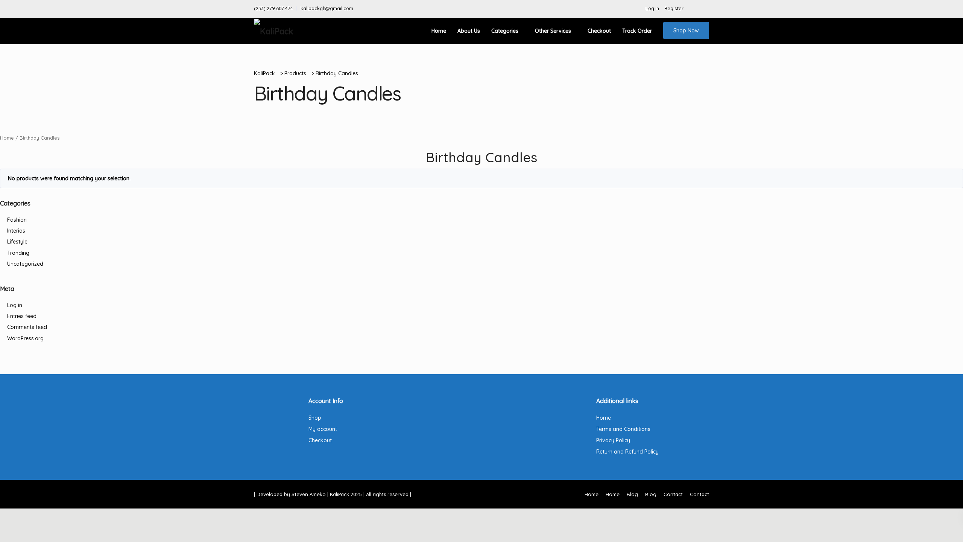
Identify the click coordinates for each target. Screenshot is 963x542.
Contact (673, 494)
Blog (632, 494)
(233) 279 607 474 (273, 8)
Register (674, 8)
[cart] (705, 8)
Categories (504, 30)
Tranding (18, 253)
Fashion (17, 219)
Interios (16, 230)
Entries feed (21, 316)
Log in (652, 8)
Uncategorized (25, 263)
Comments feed (27, 327)
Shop (314, 417)
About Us (468, 30)
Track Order (637, 30)
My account (322, 429)
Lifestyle (17, 241)
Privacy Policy (613, 440)
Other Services (553, 30)
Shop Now (686, 30)
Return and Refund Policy (627, 451)
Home (438, 30)
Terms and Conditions (623, 429)
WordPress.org (25, 338)
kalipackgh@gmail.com (327, 8)
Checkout (599, 30)
